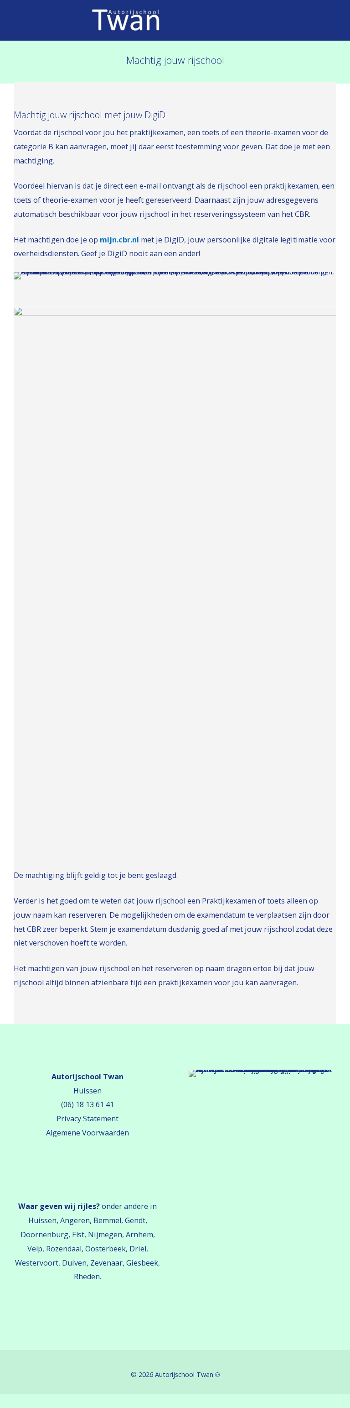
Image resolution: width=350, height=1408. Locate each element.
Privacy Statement (87, 1119)
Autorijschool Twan (184, 1374)
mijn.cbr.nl (119, 240)
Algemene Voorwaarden (87, 1133)
